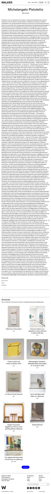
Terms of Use (30, 491)
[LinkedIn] (39, 488)
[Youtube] (36, 488)
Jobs (28, 479)
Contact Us (42, 477)
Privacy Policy (42, 491)
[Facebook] (33, 488)
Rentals (41, 475)
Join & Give (34, 2)
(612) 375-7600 (5, 480)
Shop (40, 479)
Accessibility (30, 475)
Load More (25, 467)
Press (28, 480)
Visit (29, 2)
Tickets (41, 2)
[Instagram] (28, 488)
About (28, 477)
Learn (40, 480)
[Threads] (31, 488)
